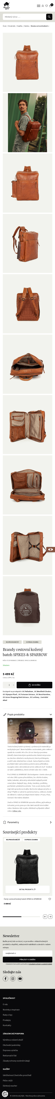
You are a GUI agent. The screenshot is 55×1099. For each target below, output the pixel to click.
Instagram (12, 978)
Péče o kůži (8, 1080)
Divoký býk (11, 26)
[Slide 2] (30, 916)
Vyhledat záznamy (49, 17)
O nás (5, 1004)
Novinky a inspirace (11, 1009)
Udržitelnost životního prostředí (17, 1075)
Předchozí (45, 917)
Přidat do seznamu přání (49, 899)
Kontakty (7, 1025)
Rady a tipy (7, 1014)
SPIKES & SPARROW (30, 660)
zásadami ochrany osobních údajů (40, 964)
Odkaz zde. (16, 811)
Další (50, 917)
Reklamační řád (9, 1055)
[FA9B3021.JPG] (27, 122)
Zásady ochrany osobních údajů (16, 1060)
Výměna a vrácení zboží (13, 1039)
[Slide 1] (12, 916)
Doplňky (20, 26)
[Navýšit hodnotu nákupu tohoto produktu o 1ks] (13, 685)
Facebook (5, 978)
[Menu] (38, 6)
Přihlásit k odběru (27, 959)
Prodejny (7, 1020)
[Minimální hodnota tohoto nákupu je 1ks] (5, 685)
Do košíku (36, 685)
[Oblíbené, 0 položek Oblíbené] (46, 6)
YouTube (20, 978)
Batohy (26, 26)
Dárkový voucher (10, 1085)
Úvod (4, 26)
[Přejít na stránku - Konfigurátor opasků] (50, 549)
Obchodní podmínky (11, 1045)
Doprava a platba (10, 1050)
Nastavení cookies (5, 1094)
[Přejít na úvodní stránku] (6, 6)
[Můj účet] (43, 6)
